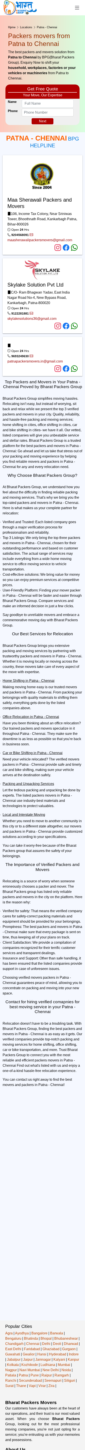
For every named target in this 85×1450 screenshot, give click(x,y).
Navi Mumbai (29, 1370)
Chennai (32, 1344)
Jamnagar (43, 1359)
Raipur (46, 1375)
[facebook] (67, 369)
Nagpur (11, 1370)
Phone (13, 111)
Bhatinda (31, 1338)
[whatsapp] (74, 369)
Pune (35, 1375)
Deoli (57, 1344)
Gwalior (29, 1354)
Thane (21, 1386)
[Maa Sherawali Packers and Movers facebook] (67, 247)
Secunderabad (30, 1380)
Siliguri (69, 1380)
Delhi (46, 1344)
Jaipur (28, 1359)
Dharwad (71, 1344)
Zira (51, 1386)
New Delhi (50, 1370)
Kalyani (59, 1359)
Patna (23, 1375)
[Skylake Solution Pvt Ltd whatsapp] (74, 326)
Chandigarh (14, 1344)
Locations (26, 27)
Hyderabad (57, 1354)
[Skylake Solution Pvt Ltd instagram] (58, 326)
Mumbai (64, 1365)
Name (12, 102)
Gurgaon (69, 1349)
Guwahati (12, 1354)
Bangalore (39, 1333)
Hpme (11, 27)
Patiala (10, 1375)
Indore (74, 1354)
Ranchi (10, 1380)
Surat (9, 1386)
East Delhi (13, 1349)
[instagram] (58, 369)
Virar (42, 1386)
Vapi (32, 1386)
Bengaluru (13, 1338)
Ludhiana (48, 1365)
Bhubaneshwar (66, 1338)
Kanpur (73, 1359)
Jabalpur (13, 1359)
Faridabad (32, 1349)
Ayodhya (22, 1333)
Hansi (41, 1354)
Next (42, 121)
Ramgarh (61, 1375)
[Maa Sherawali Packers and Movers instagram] (58, 247)
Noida (66, 1370)
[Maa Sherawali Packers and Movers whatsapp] (74, 247)
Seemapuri (52, 1380)
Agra (9, 1333)
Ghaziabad (51, 1349)
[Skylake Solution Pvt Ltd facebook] (67, 326)
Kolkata (13, 1365)
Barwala (56, 1333)
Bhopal (46, 1338)
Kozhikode (29, 1365)
